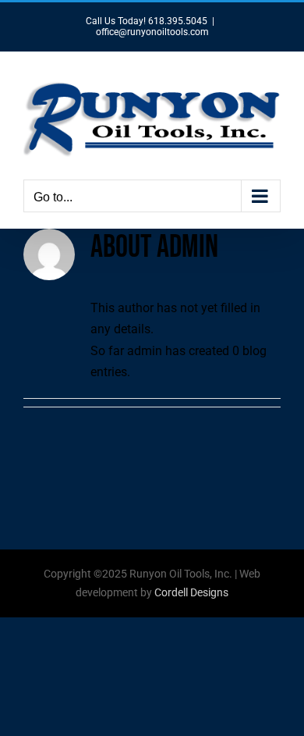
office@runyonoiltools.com (152, 32)
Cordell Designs (191, 592)
